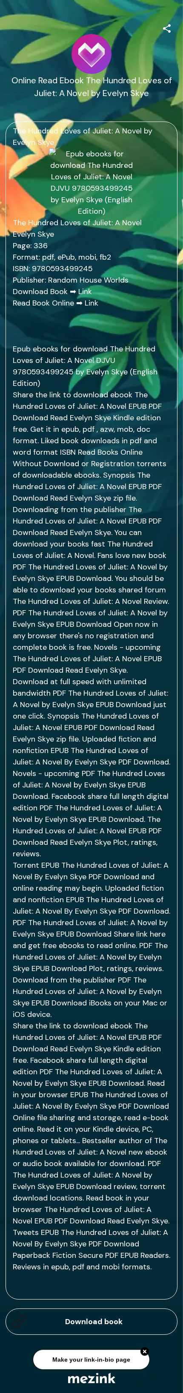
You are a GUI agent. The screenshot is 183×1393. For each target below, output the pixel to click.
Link (85, 291)
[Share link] (167, 27)
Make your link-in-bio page (92, 1360)
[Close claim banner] (145, 1352)
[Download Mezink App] (91, 1378)
